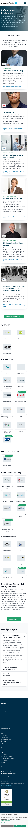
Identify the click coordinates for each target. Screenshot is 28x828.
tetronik (21, 577)
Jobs (2, 743)
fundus (7, 339)
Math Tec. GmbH (7, 564)
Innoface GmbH (7, 401)
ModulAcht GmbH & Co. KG (7, 417)
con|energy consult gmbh (21, 515)
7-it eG (7, 373)
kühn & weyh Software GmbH (20, 402)
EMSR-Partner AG (7, 550)
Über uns (3, 741)
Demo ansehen (5, 710)
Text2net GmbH (7, 353)
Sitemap (3, 762)
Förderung (3, 720)
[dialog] (14, 820)
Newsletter (4, 718)
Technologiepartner (6, 739)
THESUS (21, 431)
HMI (21, 550)
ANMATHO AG (20, 373)
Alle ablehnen (7, 825)
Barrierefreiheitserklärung (7, 758)
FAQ (2, 724)
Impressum (4, 754)
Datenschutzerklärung (6, 756)
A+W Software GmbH (7, 446)
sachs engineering (7, 577)
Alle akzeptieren (20, 825)
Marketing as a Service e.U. (20, 339)
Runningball (21, 564)
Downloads (4, 716)
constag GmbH (20, 486)
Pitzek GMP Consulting (7, 501)
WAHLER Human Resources (7, 466)
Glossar (3, 722)
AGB (2, 752)
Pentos (20, 416)
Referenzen (4, 735)
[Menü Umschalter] (25, 3)
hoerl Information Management (7, 387)
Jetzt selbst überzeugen (13, 316)
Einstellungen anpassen (7, 822)
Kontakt (3, 714)
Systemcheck (4, 712)
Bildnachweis (4, 760)
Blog (2, 733)
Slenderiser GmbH (20, 501)
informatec (21, 386)
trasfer (7, 514)
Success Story (22, 391)
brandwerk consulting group (7, 530)
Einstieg (3, 708)
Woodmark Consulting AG (7, 487)
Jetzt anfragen (13, 619)
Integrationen (4, 737)
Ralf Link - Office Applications (7, 431)
